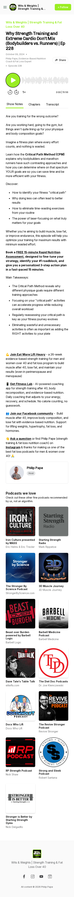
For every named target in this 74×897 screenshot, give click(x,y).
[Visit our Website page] (50, 876)
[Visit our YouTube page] (41, 876)
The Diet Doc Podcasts (53, 681)
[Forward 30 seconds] (16, 92)
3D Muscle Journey (51, 586)
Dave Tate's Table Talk (20, 681)
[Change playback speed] (24, 92)
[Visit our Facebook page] (24, 876)
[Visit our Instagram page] (32, 876)
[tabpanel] (37, 288)
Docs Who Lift (14, 724)
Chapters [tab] (34, 104)
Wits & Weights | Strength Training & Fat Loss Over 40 (30, 7)
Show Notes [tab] (14, 104)
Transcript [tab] (52, 104)
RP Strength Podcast (19, 770)
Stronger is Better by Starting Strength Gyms (19, 819)
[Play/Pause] (13, 80)
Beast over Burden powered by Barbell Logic (18, 635)
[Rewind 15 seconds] (10, 92)
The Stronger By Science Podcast (16, 588)
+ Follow (63, 7)
